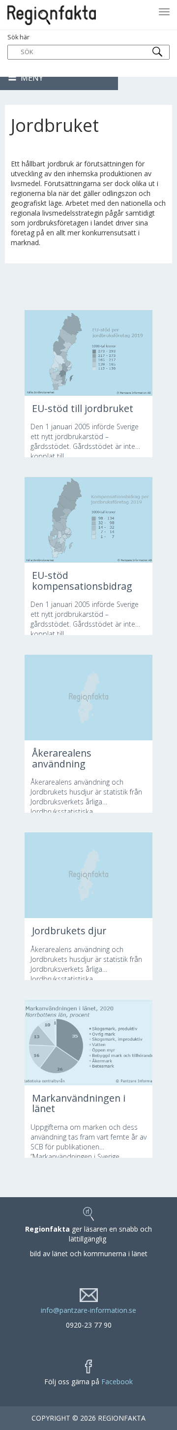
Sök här (18, 37)
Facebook (117, 1381)
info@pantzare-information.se (88, 1310)
